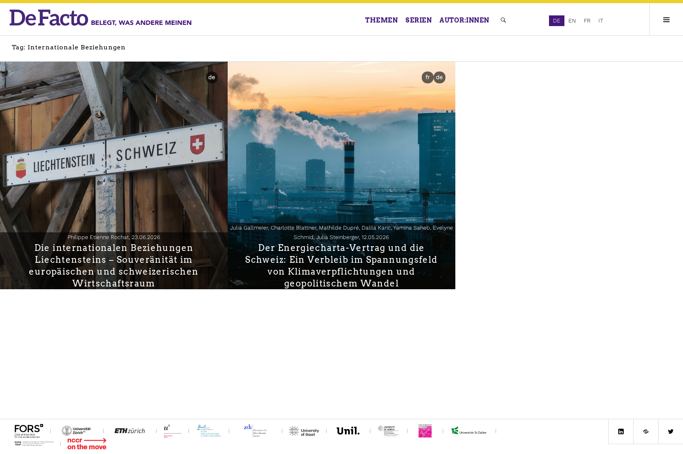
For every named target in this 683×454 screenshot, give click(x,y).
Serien (419, 20)
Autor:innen (464, 20)
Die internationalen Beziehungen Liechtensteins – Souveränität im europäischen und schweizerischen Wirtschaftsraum (113, 265)
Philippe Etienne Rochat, (114, 237)
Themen (381, 20)
